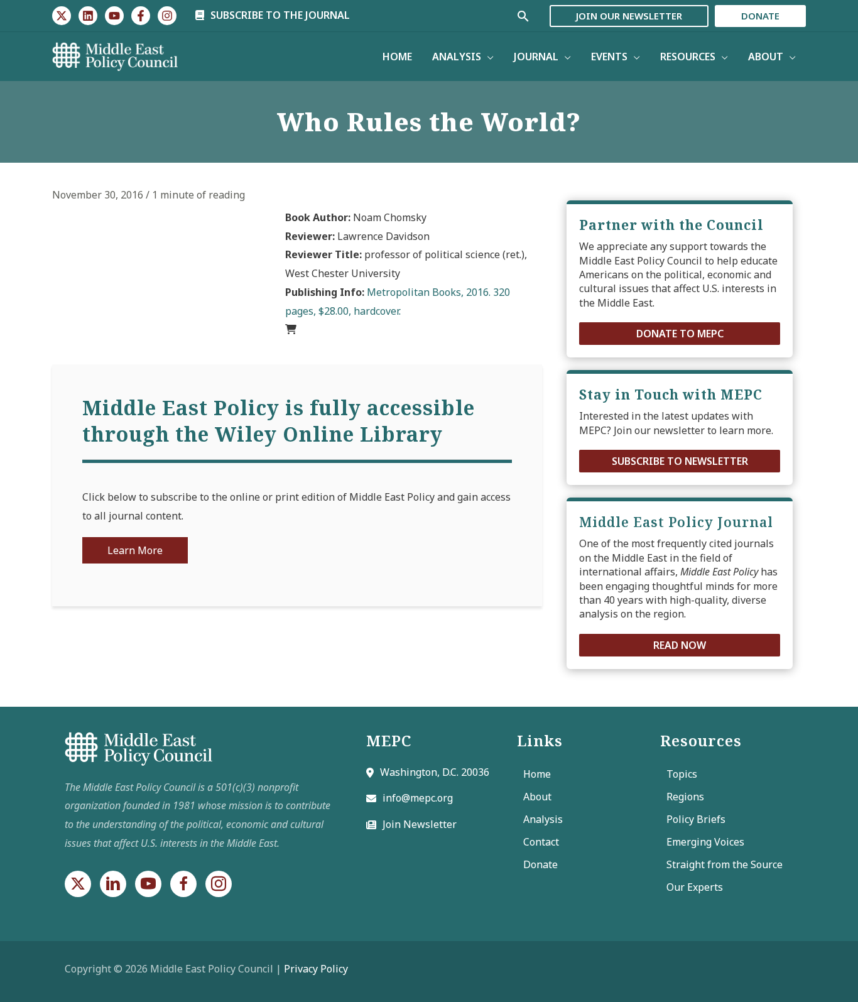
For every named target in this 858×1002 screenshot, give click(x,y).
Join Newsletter (420, 824)
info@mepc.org (418, 798)
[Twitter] (61, 15)
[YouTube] (114, 15)
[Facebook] (140, 15)
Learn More (135, 550)
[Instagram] (167, 15)
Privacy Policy (316, 969)
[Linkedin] (88, 15)
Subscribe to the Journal (279, 15)
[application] (487, 56)
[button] (679, 333)
